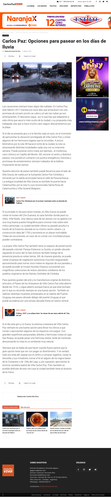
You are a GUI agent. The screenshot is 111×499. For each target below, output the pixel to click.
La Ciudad (30, 6)
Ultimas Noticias (36, 495)
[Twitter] (103, 1)
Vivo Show (64, 6)
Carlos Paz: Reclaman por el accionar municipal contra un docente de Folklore (41, 202)
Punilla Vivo (89, 6)
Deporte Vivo (76, 6)
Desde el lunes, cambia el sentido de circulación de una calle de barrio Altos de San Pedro (60, 431)
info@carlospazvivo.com (48, 486)
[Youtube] (107, 1)
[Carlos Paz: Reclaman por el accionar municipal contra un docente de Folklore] (13, 419)
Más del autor (25, 407)
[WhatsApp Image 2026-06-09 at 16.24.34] (92, 97)
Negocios (86, 495)
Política (53, 6)
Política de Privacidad (97, 495)
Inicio (4, 32)
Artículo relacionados (11, 407)
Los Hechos (42, 6)
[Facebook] (96, 1)
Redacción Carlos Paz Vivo (12, 51)
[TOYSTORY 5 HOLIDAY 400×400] (92, 130)
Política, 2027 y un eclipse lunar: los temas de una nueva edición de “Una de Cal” (42, 314)
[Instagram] (99, 1)
